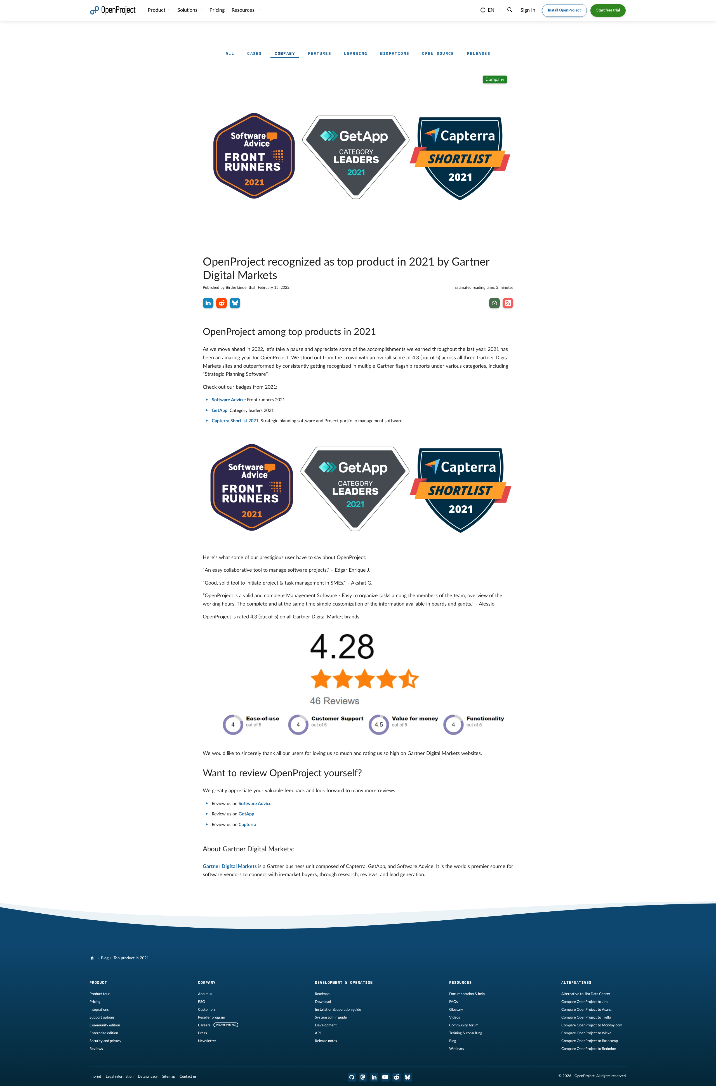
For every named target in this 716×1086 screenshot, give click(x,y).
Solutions (188, 10)
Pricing (95, 1001)
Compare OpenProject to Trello (586, 1017)
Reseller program (211, 1017)
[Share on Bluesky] (235, 303)
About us (205, 994)
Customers (207, 1009)
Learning (355, 53)
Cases (254, 53)
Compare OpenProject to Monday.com (591, 1025)
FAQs (453, 1001)
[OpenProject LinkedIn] (374, 1077)
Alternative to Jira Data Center (585, 994)
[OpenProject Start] (113, 10)
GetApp (219, 410)
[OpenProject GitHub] (352, 1077)
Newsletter (207, 1041)
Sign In (527, 10)
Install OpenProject (564, 10)
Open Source (438, 53)
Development (326, 1025)
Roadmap (322, 994)
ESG (201, 1001)
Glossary (456, 1009)
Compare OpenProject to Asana (586, 1009)
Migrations (394, 53)
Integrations (99, 1009)
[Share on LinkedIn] (208, 303)
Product (157, 10)
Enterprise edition (104, 1033)
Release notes (326, 1041)
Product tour (100, 994)
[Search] (510, 10)
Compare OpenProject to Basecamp (589, 1041)
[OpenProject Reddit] (396, 1077)
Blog (105, 958)
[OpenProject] (93, 958)
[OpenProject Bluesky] (408, 1077)
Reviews (96, 1048)
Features (319, 53)
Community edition (105, 1025)
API (318, 1033)
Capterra (247, 824)
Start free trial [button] (608, 10)
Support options (102, 1017)
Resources (244, 10)
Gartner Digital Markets (230, 866)
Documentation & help (467, 994)
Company (285, 53)
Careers (204, 1025)
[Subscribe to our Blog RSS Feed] (508, 303)
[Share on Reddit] (221, 303)
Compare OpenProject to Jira (584, 1001)
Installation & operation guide (338, 1009)
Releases (478, 53)
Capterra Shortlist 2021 (235, 421)
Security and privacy (105, 1041)
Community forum (464, 1025)
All (230, 53)
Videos (454, 1017)
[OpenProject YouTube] (385, 1077)
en (491, 10)
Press (202, 1033)
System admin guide (331, 1017)
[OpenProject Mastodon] (363, 1077)
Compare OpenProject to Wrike (586, 1033)
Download (323, 1001)
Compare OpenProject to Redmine (588, 1048)
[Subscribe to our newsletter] (494, 303)
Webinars (456, 1048)
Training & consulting (465, 1033)
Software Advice (228, 400)
